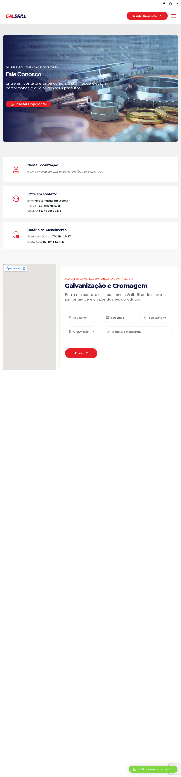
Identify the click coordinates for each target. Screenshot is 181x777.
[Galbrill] (16, 16)
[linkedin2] (177, 4)
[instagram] (170, 4)
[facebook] (164, 4)
